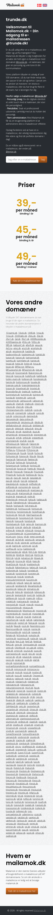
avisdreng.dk (18, 351)
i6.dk (23, 524)
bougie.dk (35, 382)
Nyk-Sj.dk (20, 641)
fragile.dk (31, 468)
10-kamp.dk (11, 332)
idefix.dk (27, 527)
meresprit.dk (12, 604)
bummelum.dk (13, 394)
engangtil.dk (37, 437)
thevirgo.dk (23, 792)
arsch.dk (26, 348)
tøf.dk (19, 799)
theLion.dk (32, 777)
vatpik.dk (41, 820)
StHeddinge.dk (37, 743)
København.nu (22, 567)
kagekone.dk (29, 549)
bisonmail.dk (21, 373)
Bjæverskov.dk (35, 373)
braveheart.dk (22, 388)
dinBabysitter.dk (13, 425)
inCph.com (11, 536)
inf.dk (26, 536)
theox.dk (36, 780)
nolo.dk (26, 629)
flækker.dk (33, 459)
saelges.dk (39, 700)
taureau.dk (11, 765)
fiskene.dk (24, 456)
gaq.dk (9, 481)
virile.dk (20, 826)
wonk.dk (30, 833)
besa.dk (37, 363)
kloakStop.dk (12, 564)
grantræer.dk (37, 490)
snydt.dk (10, 731)
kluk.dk (22, 564)
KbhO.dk (29, 555)
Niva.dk (17, 626)
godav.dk (24, 484)
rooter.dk (41, 691)
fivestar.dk (10, 459)
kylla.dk (20, 582)
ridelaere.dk (21, 681)
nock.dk (25, 626)
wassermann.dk (13, 829)
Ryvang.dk (10, 700)
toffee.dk (27, 799)
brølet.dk (26, 391)
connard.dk (20, 413)
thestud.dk (36, 789)
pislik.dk (28, 660)
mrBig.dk (10, 616)
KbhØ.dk (20, 555)
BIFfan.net (19, 366)
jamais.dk (40, 539)
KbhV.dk (10, 558)
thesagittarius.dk (13, 786)
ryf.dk (32, 697)
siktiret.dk (20, 712)
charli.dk (20, 403)
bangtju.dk (11, 360)
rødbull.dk (10, 691)
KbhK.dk (42, 552)
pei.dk (39, 653)
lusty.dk (21, 598)
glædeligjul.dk (12, 484)
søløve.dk (32, 731)
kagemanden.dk (13, 552)
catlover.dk (38, 400)
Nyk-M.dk (10, 641)
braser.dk (10, 388)
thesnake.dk (24, 789)
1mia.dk (40, 332)
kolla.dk (22, 570)
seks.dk (22, 706)
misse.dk (39, 604)
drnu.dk (38, 428)
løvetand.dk (20, 595)
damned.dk (32, 416)
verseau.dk (11, 823)
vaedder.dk (11, 817)
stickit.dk (10, 746)
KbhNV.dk (10, 555)
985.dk (9, 345)
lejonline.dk (11, 589)
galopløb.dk (35, 478)
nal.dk (22, 620)
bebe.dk (19, 363)
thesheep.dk (12, 789)
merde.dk (34, 601)
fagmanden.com (13, 447)
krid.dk (20, 576)
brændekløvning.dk (31, 385)
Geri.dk (24, 481)
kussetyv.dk (31, 579)
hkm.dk (21, 515)
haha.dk (32, 499)
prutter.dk (37, 672)
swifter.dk (10, 758)
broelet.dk (35, 388)
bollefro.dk (30, 376)
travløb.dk (29, 805)
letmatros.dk (33, 589)
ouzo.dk (38, 650)
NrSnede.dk (22, 635)
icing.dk (18, 527)
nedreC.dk (22, 623)
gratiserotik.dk (25, 493)
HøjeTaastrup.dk (34, 515)
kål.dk (25, 552)
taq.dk (37, 762)
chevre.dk (10, 407)
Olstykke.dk (20, 647)
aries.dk (17, 348)
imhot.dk (29, 530)
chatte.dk (29, 403)
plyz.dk (9, 663)
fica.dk (23, 453)
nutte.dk (34, 638)
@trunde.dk (21, 62)
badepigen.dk (28, 354)
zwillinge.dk (11, 836)
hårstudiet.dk (34, 502)
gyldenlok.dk (12, 499)
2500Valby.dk (21, 336)
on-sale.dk (31, 647)
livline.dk (19, 592)
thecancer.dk (12, 771)
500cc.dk (36, 342)
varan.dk (32, 820)
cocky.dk (38, 410)
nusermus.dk (23, 638)
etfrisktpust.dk (12, 444)
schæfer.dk (34, 703)
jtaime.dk (16, 545)
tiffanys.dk (34, 792)
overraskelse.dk (13, 653)
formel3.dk (11, 468)
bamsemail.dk (32, 357)
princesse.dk (20, 669)
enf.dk (19, 437)
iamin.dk (30, 524)
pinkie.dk (37, 657)
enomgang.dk (12, 440)
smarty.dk (38, 724)
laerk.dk (36, 582)
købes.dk (34, 567)
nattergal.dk (39, 620)
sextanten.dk (12, 709)
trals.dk (9, 805)
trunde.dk (10, 811)
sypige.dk (10, 762)
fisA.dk (30, 453)
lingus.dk (10, 592)
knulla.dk (10, 567)
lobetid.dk (28, 592)
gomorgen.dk (24, 487)
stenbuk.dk (24, 743)
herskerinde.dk (24, 511)
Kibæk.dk (10, 561)
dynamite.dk (12, 434)
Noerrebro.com (37, 626)
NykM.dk (37, 641)
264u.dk (32, 336)
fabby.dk (24, 444)
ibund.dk (10, 527)
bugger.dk (36, 391)
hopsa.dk (19, 521)
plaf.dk (36, 660)
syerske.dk (33, 758)
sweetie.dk (34, 755)
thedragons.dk (37, 771)
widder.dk (10, 833)
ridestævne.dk (12, 684)
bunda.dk (10, 397)
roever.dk (20, 691)
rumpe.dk (24, 697)
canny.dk (31, 397)
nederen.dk (11, 623)
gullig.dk (31, 496)
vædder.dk (23, 817)
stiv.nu (18, 746)
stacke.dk (20, 740)
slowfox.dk (18, 724)
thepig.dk (10, 783)
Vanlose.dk (22, 820)
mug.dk (27, 616)
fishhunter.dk (12, 456)
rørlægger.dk (12, 694)
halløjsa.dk (42, 499)
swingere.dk (21, 758)
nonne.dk (35, 629)
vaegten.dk (34, 817)
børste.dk (10, 382)
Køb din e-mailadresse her (26, 280)
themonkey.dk (24, 780)
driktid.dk (19, 428)
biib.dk (39, 369)
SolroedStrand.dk (30, 734)
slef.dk (9, 724)
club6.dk (29, 410)
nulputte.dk (34, 635)
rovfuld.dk (36, 694)
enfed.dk (27, 437)
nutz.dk (42, 638)
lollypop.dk (39, 592)
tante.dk (29, 762)
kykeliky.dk (11, 582)
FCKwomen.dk (12, 453)
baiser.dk (10, 357)
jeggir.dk (10, 542)
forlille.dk (24, 465)
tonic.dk (9, 802)
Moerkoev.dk (29, 610)
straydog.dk (20, 749)
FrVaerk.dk (11, 474)
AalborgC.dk (19, 345)
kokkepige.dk (12, 570)
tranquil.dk (19, 805)
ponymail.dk (19, 663)
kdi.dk (17, 558)
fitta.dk (33, 456)
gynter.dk (23, 499)
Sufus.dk (31, 749)
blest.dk (9, 376)
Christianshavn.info (15, 410)
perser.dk (10, 657)
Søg (43, 159)
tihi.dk (20, 795)
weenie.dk (34, 829)
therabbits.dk (22, 783)
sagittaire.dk (22, 703)
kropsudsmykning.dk (15, 579)
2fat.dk (40, 336)
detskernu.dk (27, 422)
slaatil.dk (33, 721)
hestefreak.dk (38, 511)
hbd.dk (9, 505)
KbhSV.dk (38, 555)
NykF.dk (28, 641)
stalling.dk (30, 740)
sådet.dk (20, 700)
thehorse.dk (37, 774)
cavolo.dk (10, 403)
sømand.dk (11, 737)
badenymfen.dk (13, 354)
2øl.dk (17, 339)
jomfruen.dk (35, 542)
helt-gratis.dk (31, 505)
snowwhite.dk (34, 728)
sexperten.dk (33, 706)
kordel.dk (10, 573)
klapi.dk (36, 561)
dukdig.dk (27, 431)
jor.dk (8, 545)
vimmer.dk (11, 826)
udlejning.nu (27, 814)
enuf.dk (23, 440)
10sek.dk (22, 332)
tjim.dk (39, 795)
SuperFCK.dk (37, 752)
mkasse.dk (28, 607)
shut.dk (42, 709)
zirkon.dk (39, 833)
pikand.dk (27, 657)
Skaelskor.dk (12, 715)
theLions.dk (11, 780)
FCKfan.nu (10, 450)
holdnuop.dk (12, 518)
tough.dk (42, 802)
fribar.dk (41, 468)
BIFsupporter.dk (13, 369)
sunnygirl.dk (11, 752)
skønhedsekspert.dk (29, 718)
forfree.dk (20, 462)
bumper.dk (38, 394)
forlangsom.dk (12, 465)
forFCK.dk (10, 462)
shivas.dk (34, 709)
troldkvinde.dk (27, 808)
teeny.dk (31, 765)
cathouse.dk (26, 400)
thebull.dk (29, 768)
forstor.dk (21, 468)
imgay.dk (20, 530)
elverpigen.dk (40, 434)
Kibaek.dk (38, 558)
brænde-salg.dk (13, 385)
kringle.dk (29, 576)
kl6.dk (29, 561)
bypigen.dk (21, 397)
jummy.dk (26, 545)
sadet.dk (29, 700)
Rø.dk (36, 687)
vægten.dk (11, 820)
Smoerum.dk (12, 728)
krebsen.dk (11, 576)
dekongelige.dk (13, 422)
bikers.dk (10, 373)
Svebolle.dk (11, 755)
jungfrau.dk (11, 549)
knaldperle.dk (33, 564)
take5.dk (20, 762)
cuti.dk (9, 416)
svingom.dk (23, 755)
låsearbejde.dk (35, 586)
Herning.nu (11, 511)
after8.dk (30, 345)
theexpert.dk (12, 774)
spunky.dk (34, 737)
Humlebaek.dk (13, 524)
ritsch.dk (29, 687)
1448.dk (31, 332)
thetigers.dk (11, 792)
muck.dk (19, 616)
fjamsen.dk (21, 459)
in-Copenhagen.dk (14, 533)
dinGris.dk (27, 425)
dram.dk (10, 428)
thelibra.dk (21, 777)
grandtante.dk (23, 490)
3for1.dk (25, 339)
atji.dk (8, 351)
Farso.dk (26, 447)
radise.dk (19, 678)
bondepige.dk (40, 379)
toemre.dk (11, 799)
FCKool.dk (21, 450)
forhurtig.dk (31, 462)
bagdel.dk (40, 354)
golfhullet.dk (34, 484)
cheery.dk (39, 403)
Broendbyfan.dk (13, 391)
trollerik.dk (40, 808)
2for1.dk (10, 339)
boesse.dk (19, 376)
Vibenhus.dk (23, 823)
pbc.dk (31, 653)
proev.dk (10, 672)
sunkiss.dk (41, 749)
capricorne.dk (12, 400)
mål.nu (39, 598)
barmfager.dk (23, 360)
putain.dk (27, 675)
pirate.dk (19, 660)
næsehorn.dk (12, 620)
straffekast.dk (28, 746)
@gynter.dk (11, 151)
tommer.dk (38, 799)
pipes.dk (10, 660)
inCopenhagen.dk (32, 533)
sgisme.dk (24, 709)
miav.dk (30, 604)
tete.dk (9, 768)
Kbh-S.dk (33, 552)
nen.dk (41, 623)
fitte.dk (40, 456)
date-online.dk (26, 419)
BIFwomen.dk (28, 369)
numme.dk (11, 638)
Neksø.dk (32, 623)
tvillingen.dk (21, 811)
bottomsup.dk (23, 382)
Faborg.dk (34, 444)
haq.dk (9, 502)
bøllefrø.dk (42, 376)
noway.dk (35, 632)
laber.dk (28, 582)
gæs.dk (9, 478)
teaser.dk (21, 765)
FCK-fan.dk (37, 447)
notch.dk (26, 632)
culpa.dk (31, 413)
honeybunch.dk (26, 518)
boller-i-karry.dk (13, 379)
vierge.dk (34, 823)
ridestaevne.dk (27, 684)
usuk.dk (38, 814)
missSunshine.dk (14, 607)
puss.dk (18, 675)
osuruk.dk (28, 650)
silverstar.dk (32, 712)
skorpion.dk (11, 721)
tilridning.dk (29, 795)
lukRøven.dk (11, 598)
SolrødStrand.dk (13, 734)
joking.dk (25, 542)
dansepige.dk (12, 419)
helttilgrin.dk (11, 508)
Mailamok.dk (40, 910)
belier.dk (28, 363)
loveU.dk (31, 595)
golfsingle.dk (11, 487)
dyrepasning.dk (26, 434)
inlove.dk (10, 539)
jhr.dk (17, 542)
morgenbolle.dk (13, 613)
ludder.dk (40, 595)
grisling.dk (10, 496)
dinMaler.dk (38, 425)
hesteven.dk (11, 515)
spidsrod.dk (23, 737)
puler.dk (10, 675)
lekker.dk (22, 589)
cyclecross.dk (19, 416)
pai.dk (24, 653)
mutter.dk (36, 616)
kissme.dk (20, 561)
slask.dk (42, 721)
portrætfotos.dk (37, 666)
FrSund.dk (38, 471)
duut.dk (36, 431)
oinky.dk (10, 647)
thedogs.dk (24, 771)
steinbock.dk (12, 743)
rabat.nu (10, 678)
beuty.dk (10, 366)
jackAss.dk (30, 539)
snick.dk (23, 728)
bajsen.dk (20, 357)
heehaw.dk (19, 505)
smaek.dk (28, 724)
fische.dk (38, 453)
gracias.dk (10, 490)
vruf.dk (43, 826)
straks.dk (10, 749)
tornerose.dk (31, 802)
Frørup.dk (28, 471)
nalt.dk (29, 620)
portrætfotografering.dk (17, 666)
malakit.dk (11, 601)
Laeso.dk (10, 586)
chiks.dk (28, 407)
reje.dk (35, 678)
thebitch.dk (19, 768)
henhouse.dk (24, 508)
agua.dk (38, 345)
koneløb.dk (33, 570)
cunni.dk (40, 413)
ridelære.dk (33, 681)
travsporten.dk (13, 808)
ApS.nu (9, 348)
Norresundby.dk (13, 632)
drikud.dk (29, 428)
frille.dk (9, 471)
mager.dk (30, 598)
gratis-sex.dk (12, 493)
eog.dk (31, 440)
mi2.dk (22, 604)
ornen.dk (18, 650)
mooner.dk (41, 610)
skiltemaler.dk (12, 718)
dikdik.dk (38, 422)
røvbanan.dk (25, 694)
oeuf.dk (41, 644)
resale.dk (10, 681)
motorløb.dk (38, 613)
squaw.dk (10, 740)
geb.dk (16, 481)
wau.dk (25, 829)
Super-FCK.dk (24, 752)
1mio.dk (10, 336)
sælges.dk (10, 703)
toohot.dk (19, 802)
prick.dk (9, 669)
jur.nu (19, 549)
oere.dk (18, 644)
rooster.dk (31, 691)
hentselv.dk (37, 508)
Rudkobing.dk (12, 697)
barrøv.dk (34, 360)
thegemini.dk (25, 774)
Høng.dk (10, 521)
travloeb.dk (40, 805)
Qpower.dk (38, 675)
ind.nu (20, 536)
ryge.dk (39, 697)
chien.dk (20, 407)
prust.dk (27, 672)
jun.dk (35, 545)
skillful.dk (33, 715)
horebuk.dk (30, 521)
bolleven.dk (27, 379)
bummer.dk (26, 394)
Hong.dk (38, 518)
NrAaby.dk (10, 635)
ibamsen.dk (40, 524)
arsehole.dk (36, 348)
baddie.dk (30, 351)
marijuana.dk (23, 601)
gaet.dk (25, 478)
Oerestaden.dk (30, 644)
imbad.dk (36, 527)
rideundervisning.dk (15, 687)
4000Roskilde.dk (38, 339)
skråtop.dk (23, 721)
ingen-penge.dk (37, 536)
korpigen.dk (33, 573)
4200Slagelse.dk (13, 342)
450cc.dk (26, 342)
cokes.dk (10, 413)
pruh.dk (18, 672)
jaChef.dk (19, 539)
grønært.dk (21, 496)
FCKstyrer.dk (32, 450)
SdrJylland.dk (12, 706)
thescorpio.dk (29, 786)
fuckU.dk (21, 474)
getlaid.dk (32, 481)
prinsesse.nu (33, 669)
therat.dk (33, 783)
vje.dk (27, 826)
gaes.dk (17, 478)
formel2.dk (35, 465)
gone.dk (35, 487)
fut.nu (40, 474)
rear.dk (28, 678)
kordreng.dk (21, 573)
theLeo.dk (10, 777)
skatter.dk (23, 715)
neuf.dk (9, 626)
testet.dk (40, 765)
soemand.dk (21, 731)
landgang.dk (21, 586)
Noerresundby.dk (14, 629)
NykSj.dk (10, 644)
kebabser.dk (27, 558)
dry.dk (18, 431)
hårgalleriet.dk (20, 502)
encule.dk (10, 437)
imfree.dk (10, 530)
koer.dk (42, 567)
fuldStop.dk (31, 474)
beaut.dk (10, 363)
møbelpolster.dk (14, 610)
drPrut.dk (10, 431)
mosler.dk (26, 613)
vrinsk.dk (35, 826)
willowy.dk (20, 833)
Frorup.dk (18, 471)
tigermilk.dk (11, 795)
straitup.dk (41, 746)
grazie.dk (37, 493)
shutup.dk (10, 712)
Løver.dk (10, 595)
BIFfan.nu (29, 366)
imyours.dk (39, 530)
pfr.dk (18, 657)
